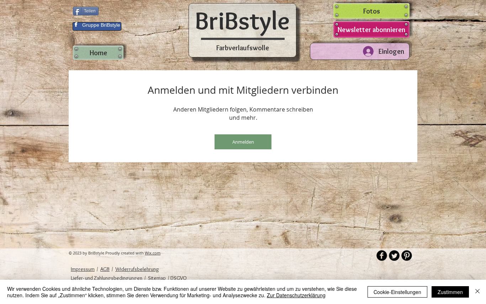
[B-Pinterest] (406, 255)
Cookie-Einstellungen (397, 291)
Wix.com (152, 253)
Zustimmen (450, 291)
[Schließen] (477, 291)
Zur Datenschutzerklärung (296, 295)
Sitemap (157, 278)
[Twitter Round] (394, 255)
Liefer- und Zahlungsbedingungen (106, 278)
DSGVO (178, 278)
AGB (105, 269)
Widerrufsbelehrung (137, 269)
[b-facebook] (381, 255)
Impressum (83, 269)
